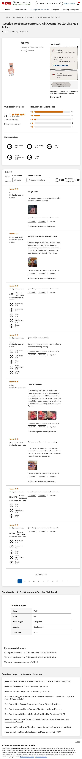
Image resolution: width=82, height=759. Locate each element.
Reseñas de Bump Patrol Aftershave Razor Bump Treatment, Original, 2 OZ (38, 727)
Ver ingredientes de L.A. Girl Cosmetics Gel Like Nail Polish (30, 652)
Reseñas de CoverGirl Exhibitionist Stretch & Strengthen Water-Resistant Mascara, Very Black (37, 720)
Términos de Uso (41, 757)
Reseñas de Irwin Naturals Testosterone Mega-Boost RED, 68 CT (33, 732)
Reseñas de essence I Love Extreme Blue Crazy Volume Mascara (33, 709)
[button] (61, 180)
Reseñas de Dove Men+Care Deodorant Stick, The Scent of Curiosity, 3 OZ (37, 681)
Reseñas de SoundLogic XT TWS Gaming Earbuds (27, 691)
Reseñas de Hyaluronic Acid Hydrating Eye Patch (26, 686)
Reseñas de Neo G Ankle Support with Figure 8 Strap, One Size (32, 704)
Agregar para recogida (61, 85)
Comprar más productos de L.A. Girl (20, 662)
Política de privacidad (27, 757)
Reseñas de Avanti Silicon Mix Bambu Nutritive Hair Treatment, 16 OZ (35, 714)
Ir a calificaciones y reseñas (14, 31)
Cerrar (77, 742)
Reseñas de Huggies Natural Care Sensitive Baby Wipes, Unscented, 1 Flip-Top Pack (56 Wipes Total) (39, 697)
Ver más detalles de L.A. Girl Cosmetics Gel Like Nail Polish (30, 657)
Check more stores (60, 65)
